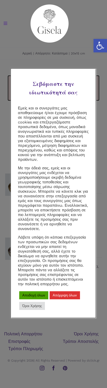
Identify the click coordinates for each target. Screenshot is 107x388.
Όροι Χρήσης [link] (32, 306)
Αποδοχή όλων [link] (33, 295)
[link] (49, 6)
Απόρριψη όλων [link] (65, 295)
